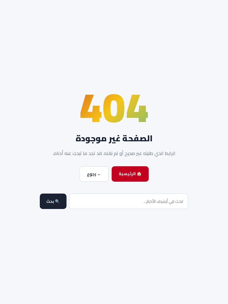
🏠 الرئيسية (130, 174)
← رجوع (94, 174)
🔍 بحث (53, 201)
